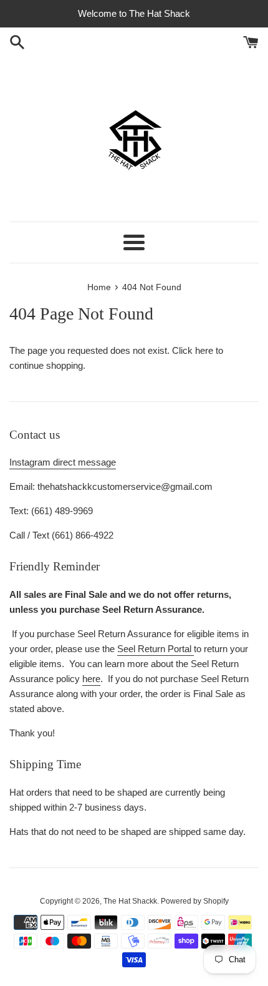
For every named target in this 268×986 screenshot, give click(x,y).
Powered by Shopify (195, 901)
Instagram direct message (62, 462)
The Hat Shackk (130, 901)
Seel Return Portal (155, 648)
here (204, 350)
